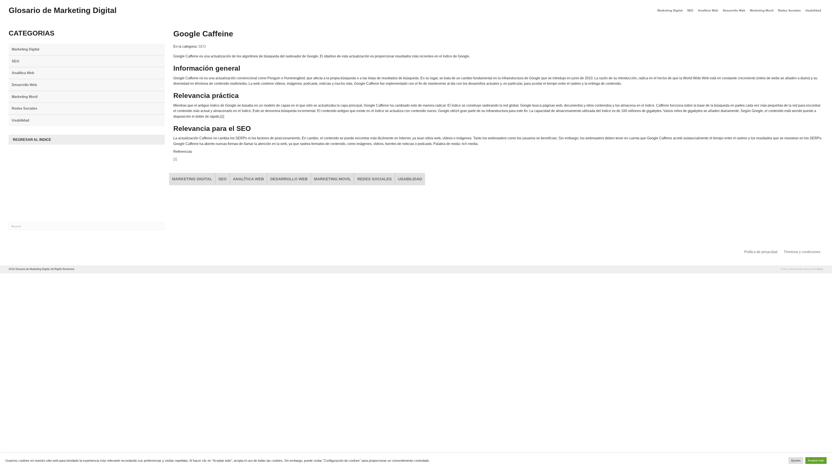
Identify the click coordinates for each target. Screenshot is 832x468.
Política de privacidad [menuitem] (760, 252)
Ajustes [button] (796, 460)
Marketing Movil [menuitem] (762, 10)
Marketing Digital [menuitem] (669, 10)
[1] (175, 159)
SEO (202, 46)
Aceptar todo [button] (816, 460)
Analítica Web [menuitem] (708, 10)
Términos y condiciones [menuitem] (802, 252)
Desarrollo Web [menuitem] (734, 10)
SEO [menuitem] (690, 10)
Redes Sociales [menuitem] (789, 10)
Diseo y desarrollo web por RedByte (802, 269)
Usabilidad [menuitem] (813, 10)
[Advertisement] (87, 183)
